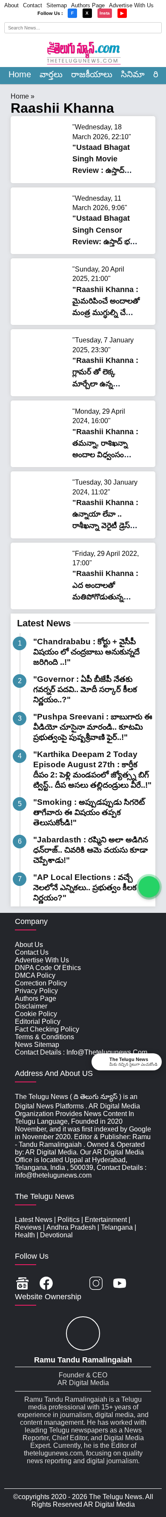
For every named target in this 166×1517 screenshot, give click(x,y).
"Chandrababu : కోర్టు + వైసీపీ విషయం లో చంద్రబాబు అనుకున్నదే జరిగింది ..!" (86, 651)
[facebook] (46, 1284)
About (11, 5)
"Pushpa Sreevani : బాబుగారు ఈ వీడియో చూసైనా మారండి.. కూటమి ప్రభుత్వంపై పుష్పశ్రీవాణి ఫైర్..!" (92, 727)
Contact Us (32, 952)
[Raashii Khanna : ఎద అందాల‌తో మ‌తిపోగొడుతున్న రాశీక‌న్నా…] (42, 592)
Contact (32, 5)
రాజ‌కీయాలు (91, 74)
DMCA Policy (35, 975)
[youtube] (119, 1284)
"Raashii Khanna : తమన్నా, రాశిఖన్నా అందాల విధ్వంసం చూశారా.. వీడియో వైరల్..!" (105, 454)
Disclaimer (31, 1006)
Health (25, 1235)
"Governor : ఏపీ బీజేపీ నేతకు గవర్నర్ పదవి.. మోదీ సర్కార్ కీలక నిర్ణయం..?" (85, 689)
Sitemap (56, 5)
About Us (29, 944)
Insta (105, 13)
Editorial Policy (37, 1021)
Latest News (44, 623)
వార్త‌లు (51, 74)
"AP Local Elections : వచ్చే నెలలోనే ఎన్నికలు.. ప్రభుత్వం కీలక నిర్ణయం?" (85, 887)
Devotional (56, 1235)
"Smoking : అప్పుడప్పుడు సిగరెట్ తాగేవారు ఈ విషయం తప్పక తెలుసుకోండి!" (89, 812)
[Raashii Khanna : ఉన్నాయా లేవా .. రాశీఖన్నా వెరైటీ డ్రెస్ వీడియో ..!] (42, 521)
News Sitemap (37, 1044)
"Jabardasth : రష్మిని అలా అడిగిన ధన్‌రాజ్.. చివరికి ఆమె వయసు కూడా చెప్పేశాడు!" (90, 850)
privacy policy (36, 990)
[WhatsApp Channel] (149, 886)
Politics (68, 1219)
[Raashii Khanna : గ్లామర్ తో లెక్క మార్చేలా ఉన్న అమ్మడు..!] (42, 379)
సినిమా (133, 74)
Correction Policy (41, 983)
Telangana (117, 1227)
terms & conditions (44, 1037)
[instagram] (96, 1284)
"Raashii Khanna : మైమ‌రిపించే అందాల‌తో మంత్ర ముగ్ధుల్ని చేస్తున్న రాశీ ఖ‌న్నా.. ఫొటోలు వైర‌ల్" (106, 312)
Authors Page (88, 5)
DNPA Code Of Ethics (48, 967)
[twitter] (71, 1284)
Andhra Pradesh (71, 1227)
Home (20, 74)
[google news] (22, 1284)
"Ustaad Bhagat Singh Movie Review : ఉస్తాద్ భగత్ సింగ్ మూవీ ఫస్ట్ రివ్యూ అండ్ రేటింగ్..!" (105, 170)
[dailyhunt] (143, 1284)
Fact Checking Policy (47, 1029)
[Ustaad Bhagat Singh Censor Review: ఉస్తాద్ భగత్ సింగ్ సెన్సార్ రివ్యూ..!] (42, 237)
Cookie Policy (36, 1013)
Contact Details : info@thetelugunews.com (81, 1052)
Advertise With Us (131, 5)
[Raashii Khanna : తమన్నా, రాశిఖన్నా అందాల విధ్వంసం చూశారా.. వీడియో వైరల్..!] (42, 450)
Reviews (28, 1227)
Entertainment (106, 1219)
